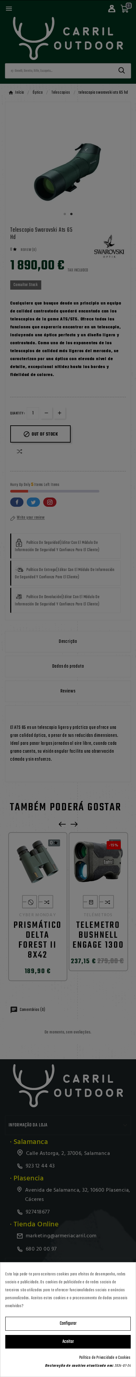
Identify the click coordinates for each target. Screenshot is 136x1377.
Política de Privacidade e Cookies (105, 1357)
